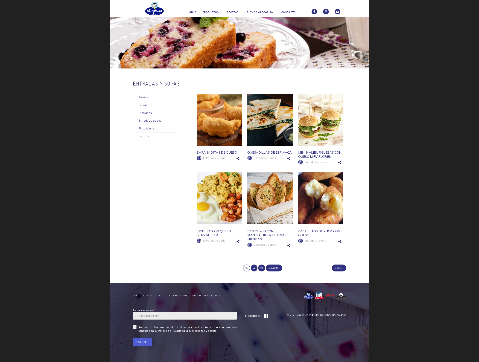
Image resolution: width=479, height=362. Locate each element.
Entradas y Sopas (214, 158)
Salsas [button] (142, 105)
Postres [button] (143, 136)
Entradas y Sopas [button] (149, 120)
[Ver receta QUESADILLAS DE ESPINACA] (269, 120)
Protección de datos (206, 295)
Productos (210, 12)
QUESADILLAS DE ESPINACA (269, 152)
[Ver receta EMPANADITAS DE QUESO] (219, 120)
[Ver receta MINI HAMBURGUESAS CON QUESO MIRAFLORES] (320, 120)
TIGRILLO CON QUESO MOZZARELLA (214, 233)
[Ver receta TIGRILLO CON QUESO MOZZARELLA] (219, 198)
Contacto (288, 12)
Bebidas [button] (143, 97)
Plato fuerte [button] (146, 128)
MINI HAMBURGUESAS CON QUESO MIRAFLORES (319, 154)
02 (254, 267)
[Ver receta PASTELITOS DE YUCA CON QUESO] (320, 198)
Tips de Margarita (260, 12)
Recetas (233, 12)
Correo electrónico (144, 309)
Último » (339, 267)
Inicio (192, 12)
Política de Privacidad (174, 295)
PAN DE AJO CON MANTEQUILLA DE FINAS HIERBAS (266, 235)
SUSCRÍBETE (142, 342)
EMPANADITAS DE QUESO (217, 152)
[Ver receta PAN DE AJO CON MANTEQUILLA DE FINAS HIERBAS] (269, 198)
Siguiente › (274, 267)
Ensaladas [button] (145, 113)
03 (261, 267)
